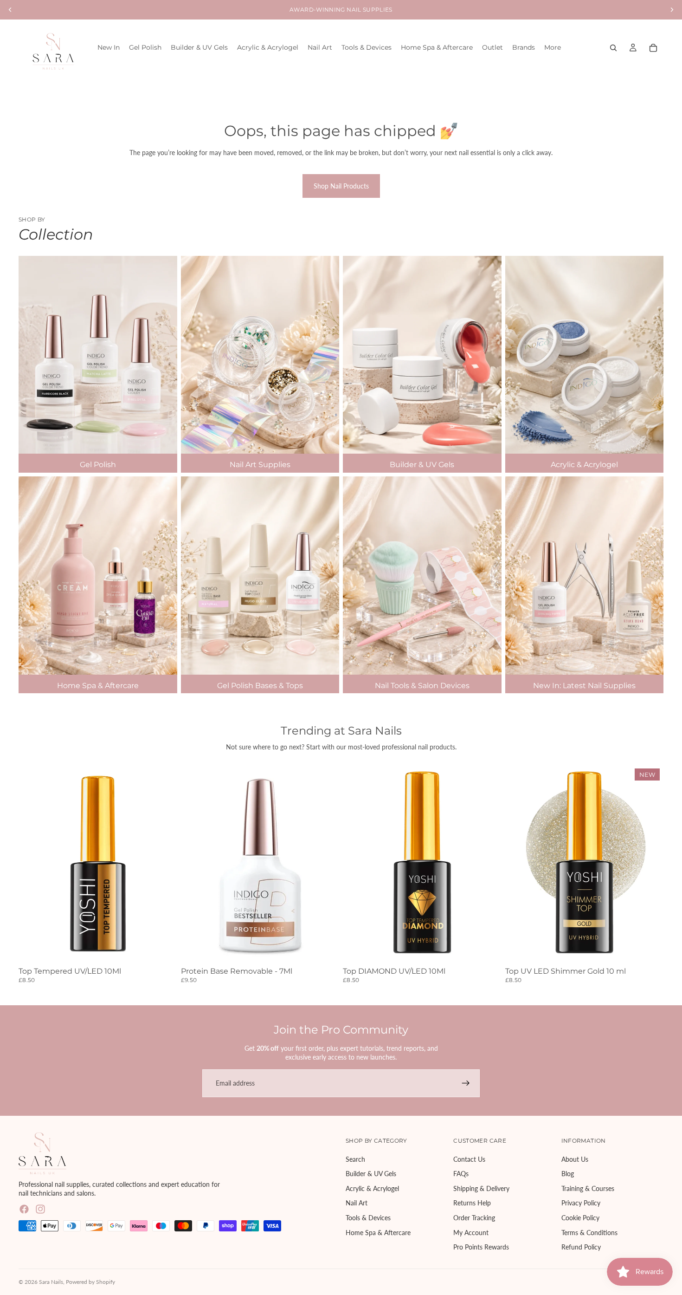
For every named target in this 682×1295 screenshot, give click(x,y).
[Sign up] (466, 1083)
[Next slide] (325, 864)
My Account (471, 1232)
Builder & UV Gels (371, 1174)
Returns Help (472, 1203)
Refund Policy (581, 1247)
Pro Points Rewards (481, 1247)
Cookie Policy (580, 1218)
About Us (574, 1159)
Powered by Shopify (90, 1281)
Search (355, 1159)
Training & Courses (587, 1188)
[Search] (613, 48)
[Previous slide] (195, 864)
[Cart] (653, 48)
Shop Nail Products (341, 186)
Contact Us (469, 1159)
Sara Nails (51, 1281)
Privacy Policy (580, 1203)
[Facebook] (24, 1209)
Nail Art (356, 1203)
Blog (567, 1174)
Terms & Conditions (589, 1232)
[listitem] (553, 48)
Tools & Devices (368, 1218)
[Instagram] (40, 1209)
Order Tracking (474, 1218)
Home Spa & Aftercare (378, 1232)
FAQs (461, 1174)
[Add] (162, 949)
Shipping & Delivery (481, 1188)
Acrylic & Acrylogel (372, 1188)
